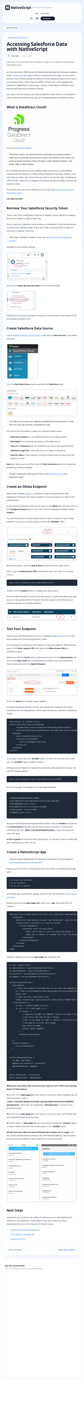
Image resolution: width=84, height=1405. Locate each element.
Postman (61, 636)
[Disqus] (42, 1295)
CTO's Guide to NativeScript (22, 1234)
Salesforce (16, 75)
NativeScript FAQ (17, 1239)
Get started (48, 18)
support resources (57, 474)
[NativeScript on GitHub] (31, 18)
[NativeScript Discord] (37, 18)
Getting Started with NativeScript (24, 1229)
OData (27, 493)
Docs (37, 13)
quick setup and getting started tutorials (25, 862)
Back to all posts (11, 28)
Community (45, 13)
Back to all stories (14, 1250)
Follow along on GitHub (67, 1250)
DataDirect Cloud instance (30, 335)
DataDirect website (23, 148)
